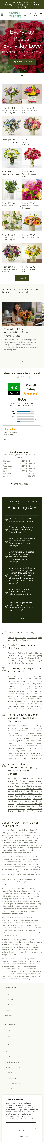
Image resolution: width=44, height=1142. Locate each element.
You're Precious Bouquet (29, 175)
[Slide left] (16, 361)
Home (7, 994)
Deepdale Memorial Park (19, 681)
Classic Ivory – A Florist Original (9, 238)
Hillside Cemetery (16, 694)
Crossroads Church (16, 808)
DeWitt (11, 637)
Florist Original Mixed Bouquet (32, 207)
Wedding (8, 1010)
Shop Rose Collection (22, 62)
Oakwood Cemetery (16, 706)
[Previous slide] (14, 75)
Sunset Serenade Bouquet (29, 143)
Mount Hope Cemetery (17, 704)
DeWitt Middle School (26, 738)
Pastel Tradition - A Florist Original (10, 111)
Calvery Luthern (15, 791)
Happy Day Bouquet (11, 174)
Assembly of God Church (26, 786)
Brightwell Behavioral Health (20, 653)
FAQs (7, 1051)
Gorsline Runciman (34, 691)
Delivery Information (13, 1067)
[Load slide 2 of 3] (22, 75)
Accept (21, 1124)
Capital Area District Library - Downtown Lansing (25, 730)
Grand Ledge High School (25, 753)
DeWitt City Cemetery (30, 679)
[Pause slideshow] (41, 75)
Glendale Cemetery (16, 691)
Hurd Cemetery (34, 694)
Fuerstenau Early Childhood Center (25, 746)
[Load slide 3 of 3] (25, 75)
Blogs (7, 1036)
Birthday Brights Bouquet (29, 111)
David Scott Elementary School (28, 733)
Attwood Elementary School (21, 726)
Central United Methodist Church (28, 793)
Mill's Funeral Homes (32, 701)
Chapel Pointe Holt (16, 796)
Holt (40, 637)
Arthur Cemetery (15, 676)
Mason (18, 640)
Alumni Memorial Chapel (18, 783)
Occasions (9, 999)
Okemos (24, 640)
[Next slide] (29, 75)
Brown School (28, 728)
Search (7, 1031)
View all (22, 278)
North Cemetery (35, 704)
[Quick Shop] (25, 15)
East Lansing (20, 637)
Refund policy (10, 1078)
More (22, 618)
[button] (30, 14)
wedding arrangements (23, 879)
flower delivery (18, 914)
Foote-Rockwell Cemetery (30, 689)
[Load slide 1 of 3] (18, 75)
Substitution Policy (12, 1083)
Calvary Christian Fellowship (29, 788)
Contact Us (9, 1056)
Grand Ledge (32, 637)
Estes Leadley (30, 684)
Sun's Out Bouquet (30, 237)
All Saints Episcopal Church (29, 781)
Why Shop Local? (12, 1062)
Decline (21, 1130)
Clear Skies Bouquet (11, 142)
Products (8, 1005)
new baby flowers (9, 877)
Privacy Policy (27, 1118)
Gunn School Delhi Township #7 (25, 758)
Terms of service (11, 1089)
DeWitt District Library (18, 736)
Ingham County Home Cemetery (22, 696)
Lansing (11, 640)
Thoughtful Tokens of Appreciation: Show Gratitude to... (17, 331)
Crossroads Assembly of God (29, 806)
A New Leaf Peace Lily (11, 206)
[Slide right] (27, 361)
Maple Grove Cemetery (26, 699)
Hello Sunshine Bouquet (28, 270)
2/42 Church (13, 778)
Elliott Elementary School (29, 743)
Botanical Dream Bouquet (9, 270)
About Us (8, 1016)
